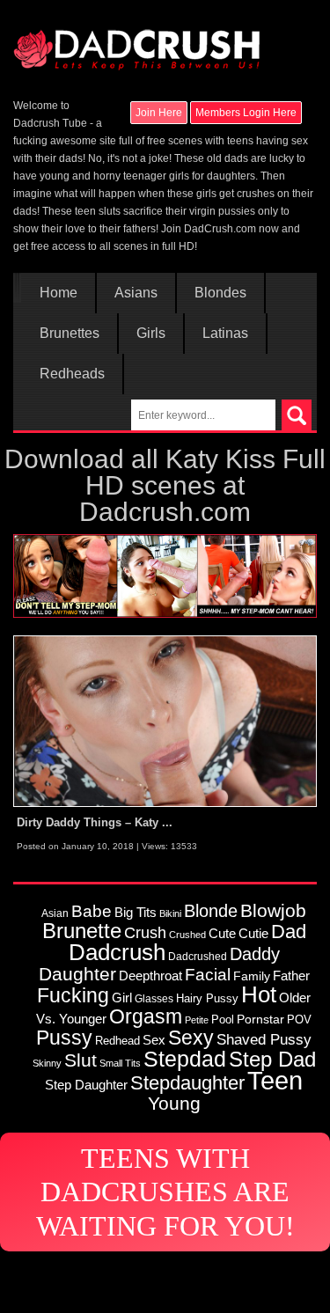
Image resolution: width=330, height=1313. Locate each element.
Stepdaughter (187, 1083)
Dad (288, 932)
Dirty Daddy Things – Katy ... (94, 822)
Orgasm (145, 1016)
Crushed (187, 934)
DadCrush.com (220, 229)
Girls (150, 333)
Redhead (117, 1040)
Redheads (72, 374)
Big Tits (135, 912)
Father (291, 976)
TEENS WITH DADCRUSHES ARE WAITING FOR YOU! (165, 1192)
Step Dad (272, 1059)
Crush (145, 932)
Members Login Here (246, 112)
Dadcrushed (197, 956)
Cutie (253, 933)
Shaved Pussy (264, 1039)
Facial (208, 974)
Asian (55, 913)
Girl (122, 997)
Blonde (211, 911)
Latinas (225, 333)
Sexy (191, 1037)
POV (299, 1019)
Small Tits (120, 1063)
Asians (136, 293)
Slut (80, 1060)
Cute (222, 934)
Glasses (154, 998)
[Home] (136, 41)
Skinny (47, 1063)
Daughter (77, 974)
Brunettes (69, 333)
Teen (275, 1080)
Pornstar (260, 1019)
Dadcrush (117, 952)
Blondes (220, 293)
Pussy (64, 1037)
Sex (154, 1040)
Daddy (255, 954)
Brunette (81, 931)
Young (174, 1103)
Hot (258, 994)
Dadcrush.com (165, 511)
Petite (197, 1020)
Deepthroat (150, 975)
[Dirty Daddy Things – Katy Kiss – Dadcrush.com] (165, 721)
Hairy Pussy (207, 998)
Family (251, 976)
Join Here (159, 112)
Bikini (170, 913)
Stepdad (184, 1058)
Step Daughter (86, 1084)
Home (58, 293)
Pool (222, 1019)
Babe (91, 911)
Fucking (73, 995)
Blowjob (273, 910)
